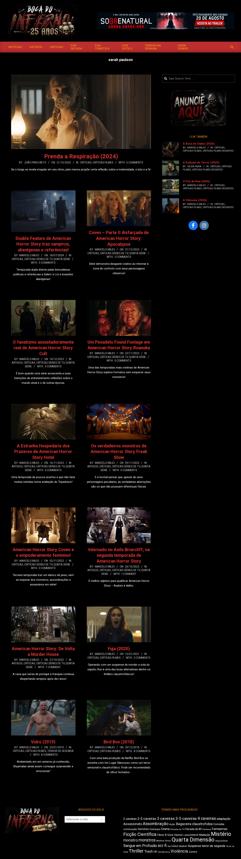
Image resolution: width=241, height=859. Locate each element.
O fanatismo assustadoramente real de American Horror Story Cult (43, 348)
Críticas (86, 162)
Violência (179, 851)
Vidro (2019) (43, 742)
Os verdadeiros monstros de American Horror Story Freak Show (119, 451)
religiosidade (221, 841)
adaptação (223, 819)
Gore (170, 835)
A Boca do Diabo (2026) (199, 143)
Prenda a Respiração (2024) (81, 156)
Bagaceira (183, 824)
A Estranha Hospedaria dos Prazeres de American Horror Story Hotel (43, 451)
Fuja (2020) (119, 648)
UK (155, 851)
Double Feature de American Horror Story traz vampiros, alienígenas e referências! (43, 244)
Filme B (162, 835)
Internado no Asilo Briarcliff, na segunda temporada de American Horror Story (119, 555)
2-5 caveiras (146, 819)
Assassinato (132, 824)
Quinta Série (61, 259)
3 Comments (122, 256)
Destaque (155, 829)
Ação (172, 824)
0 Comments (134, 162)
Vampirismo (164, 852)
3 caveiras (166, 818)
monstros (147, 840)
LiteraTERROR (191, 835)
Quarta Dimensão (193, 839)
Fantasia (206, 829)
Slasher (183, 846)
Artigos (17, 362)
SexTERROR (173, 846)
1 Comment (128, 573)
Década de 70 (177, 829)
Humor (178, 835)
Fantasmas (219, 829)
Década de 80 (193, 829)
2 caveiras (130, 819)
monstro (130, 840)
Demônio (143, 829)
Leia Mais (81, 176)
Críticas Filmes (103, 162)
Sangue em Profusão (140, 846)
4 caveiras (207, 818)
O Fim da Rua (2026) (196, 181)
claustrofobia (202, 824)
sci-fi (162, 845)
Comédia (218, 824)
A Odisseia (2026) (195, 200)
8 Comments (49, 754)
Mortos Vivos (163, 840)
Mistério (221, 834)
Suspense (194, 846)
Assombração (156, 823)
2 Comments (142, 657)
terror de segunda (213, 846)
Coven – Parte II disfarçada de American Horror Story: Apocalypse (119, 238)
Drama (165, 829)
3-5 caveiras (186, 818)
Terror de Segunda (60, 750)
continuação (130, 829)
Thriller (136, 851)
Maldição (204, 835)
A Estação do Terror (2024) (201, 162)
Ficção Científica (139, 834)
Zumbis (193, 851)
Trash (148, 851)
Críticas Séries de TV (38, 259)
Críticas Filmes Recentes (218, 150)
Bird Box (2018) (119, 742)
